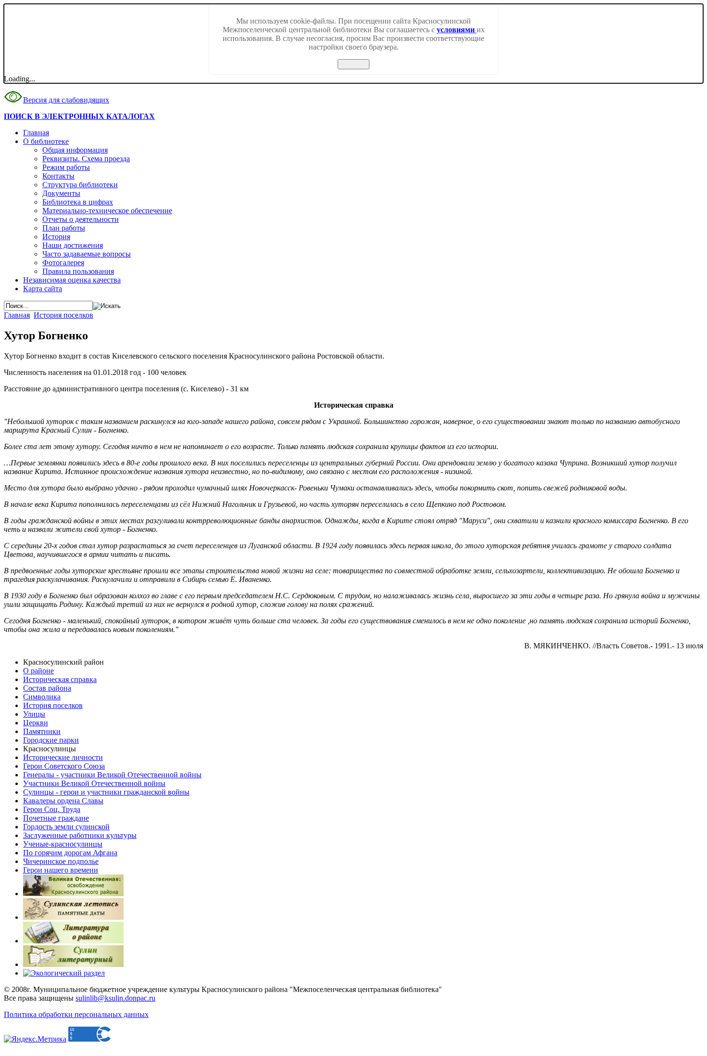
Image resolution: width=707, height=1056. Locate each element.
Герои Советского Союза (64, 766)
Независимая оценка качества (72, 280)
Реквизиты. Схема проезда (86, 159)
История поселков (63, 315)
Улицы (34, 714)
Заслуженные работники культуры (80, 835)
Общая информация (75, 150)
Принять (353, 64)
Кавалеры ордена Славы (63, 801)
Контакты (58, 176)
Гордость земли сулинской (66, 827)
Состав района (47, 688)
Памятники (42, 731)
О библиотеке (46, 141)
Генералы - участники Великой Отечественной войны (112, 775)
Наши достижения (72, 245)
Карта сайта (42, 288)
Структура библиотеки (80, 184)
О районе (38, 671)
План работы (63, 228)
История (56, 236)
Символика (42, 697)
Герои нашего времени (60, 870)
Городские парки (51, 740)
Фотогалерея (63, 262)
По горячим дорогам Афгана (70, 853)
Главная (36, 133)
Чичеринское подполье (61, 861)
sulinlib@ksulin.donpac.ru (115, 998)
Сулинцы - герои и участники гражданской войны (106, 792)
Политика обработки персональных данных (76, 1014)
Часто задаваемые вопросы (86, 254)
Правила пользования (78, 271)
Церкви (35, 723)
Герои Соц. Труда (51, 809)
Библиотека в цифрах (77, 202)
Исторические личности (63, 757)
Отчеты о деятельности (80, 219)
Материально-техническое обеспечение (107, 210)
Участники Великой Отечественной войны (94, 783)
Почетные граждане (56, 818)
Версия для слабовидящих (66, 100)
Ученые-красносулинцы (62, 844)
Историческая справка (60, 679)
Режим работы (66, 167)
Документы (61, 193)
